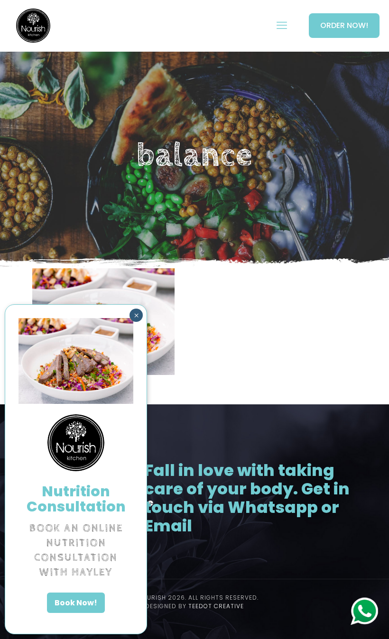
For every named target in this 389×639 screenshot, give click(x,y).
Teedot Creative (216, 606)
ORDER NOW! (344, 25)
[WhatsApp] (364, 623)
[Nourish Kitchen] (33, 25)
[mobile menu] (282, 26)
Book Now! (76, 602)
